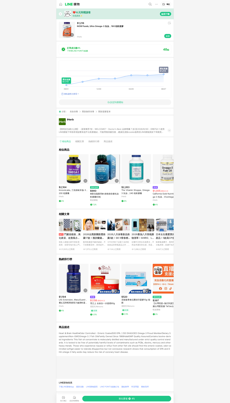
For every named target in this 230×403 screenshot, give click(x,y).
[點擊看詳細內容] (74, 169)
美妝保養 (74, 111)
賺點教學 (125, 386)
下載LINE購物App (66, 386)
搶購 (168, 36)
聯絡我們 (145, 386)
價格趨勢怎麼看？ (71, 94)
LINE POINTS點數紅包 (109, 386)
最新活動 (80, 386)
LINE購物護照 (92, 386)
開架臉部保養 (88, 111)
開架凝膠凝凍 (104, 111)
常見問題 (135, 386)
